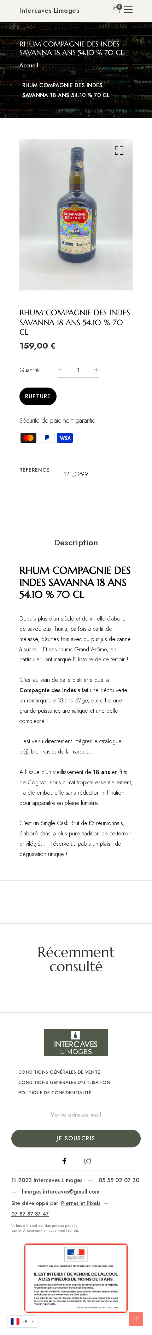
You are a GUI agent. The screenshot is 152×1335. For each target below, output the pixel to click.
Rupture (38, 396)
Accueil (28, 65)
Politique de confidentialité (55, 1092)
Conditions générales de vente (59, 1072)
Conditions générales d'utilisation (64, 1082)
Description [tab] (76, 542)
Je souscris (76, 1138)
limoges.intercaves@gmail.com (60, 1191)
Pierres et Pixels (80, 1203)
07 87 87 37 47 (30, 1214)
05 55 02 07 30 (119, 1180)
